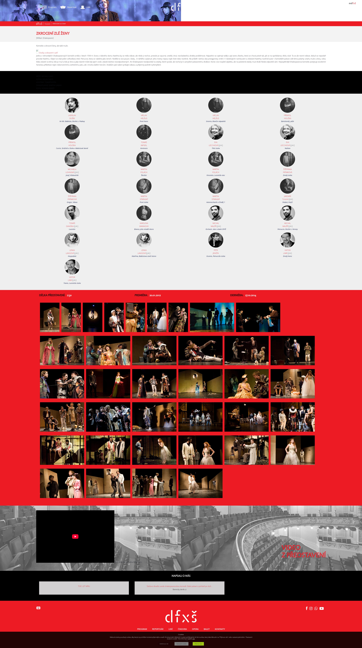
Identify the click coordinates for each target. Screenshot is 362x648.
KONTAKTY (220, 629)
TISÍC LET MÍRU (84, 586)
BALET (207, 629)
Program (47, 24)
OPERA (195, 629)
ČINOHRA (182, 629)
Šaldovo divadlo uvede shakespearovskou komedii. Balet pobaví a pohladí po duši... (179, 586)
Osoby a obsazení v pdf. (48, 52)
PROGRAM (142, 629)
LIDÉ (171, 629)
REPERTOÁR (157, 629)
